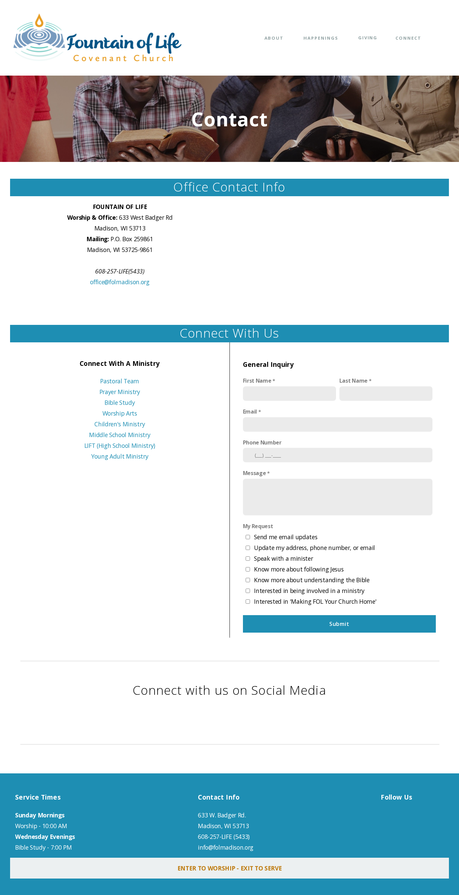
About (275, 38)
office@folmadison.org (119, 282)
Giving (368, 38)
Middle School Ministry (119, 435)
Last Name (353, 380)
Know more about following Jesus (298, 569)
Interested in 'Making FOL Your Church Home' (315, 601)
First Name (257, 380)
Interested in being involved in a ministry (309, 591)
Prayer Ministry (119, 392)
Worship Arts (119, 413)
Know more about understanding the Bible (312, 580)
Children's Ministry (119, 424)
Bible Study (120, 402)
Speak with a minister (283, 558)
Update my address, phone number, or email (314, 548)
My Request (258, 526)
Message (254, 473)
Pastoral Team (119, 381)
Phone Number (262, 442)
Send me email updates (285, 537)
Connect (409, 38)
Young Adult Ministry (120, 456)
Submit (339, 624)
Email (250, 411)
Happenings (321, 38)
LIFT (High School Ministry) (119, 445)
